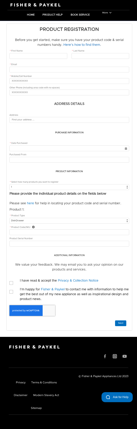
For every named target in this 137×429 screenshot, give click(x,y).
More (105, 13)
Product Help (52, 14)
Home (31, 14)
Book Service (80, 14)
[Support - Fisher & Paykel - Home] (32, 5)
